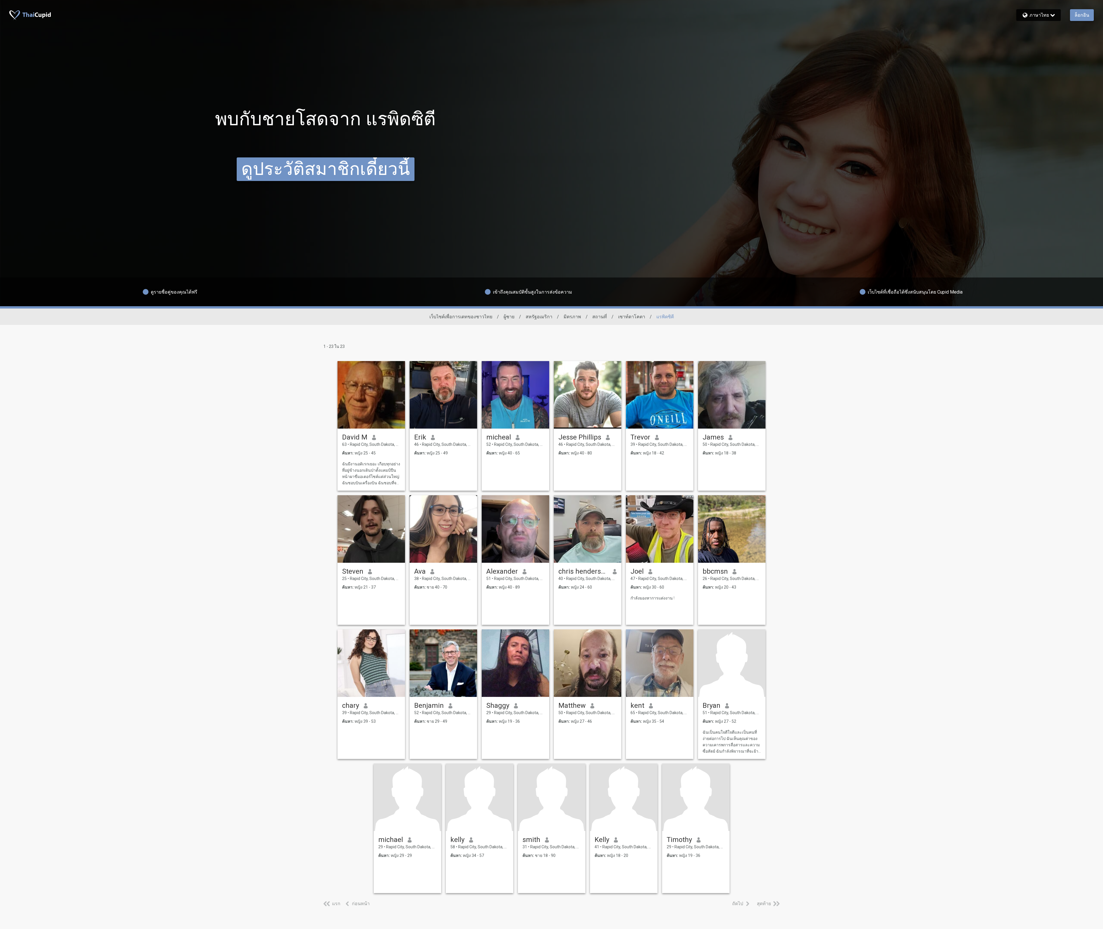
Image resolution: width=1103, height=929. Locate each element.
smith (531, 840)
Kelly (602, 840)
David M (354, 437)
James (713, 437)
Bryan (711, 705)
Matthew (572, 705)
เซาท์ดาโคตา (631, 316)
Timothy (679, 840)
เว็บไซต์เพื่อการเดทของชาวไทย (460, 316)
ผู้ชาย (509, 316)
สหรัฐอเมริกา (539, 316)
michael (390, 840)
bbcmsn (715, 571)
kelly (457, 840)
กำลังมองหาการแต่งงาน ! (652, 598)
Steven (352, 571)
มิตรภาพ (572, 316)
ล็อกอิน (1082, 15)
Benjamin (429, 705)
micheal (498, 437)
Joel (637, 571)
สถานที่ (599, 316)
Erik (420, 437)
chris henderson (583, 571)
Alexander (502, 571)
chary (350, 705)
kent (637, 705)
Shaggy (497, 705)
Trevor (640, 437)
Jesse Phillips (579, 437)
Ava (420, 571)
